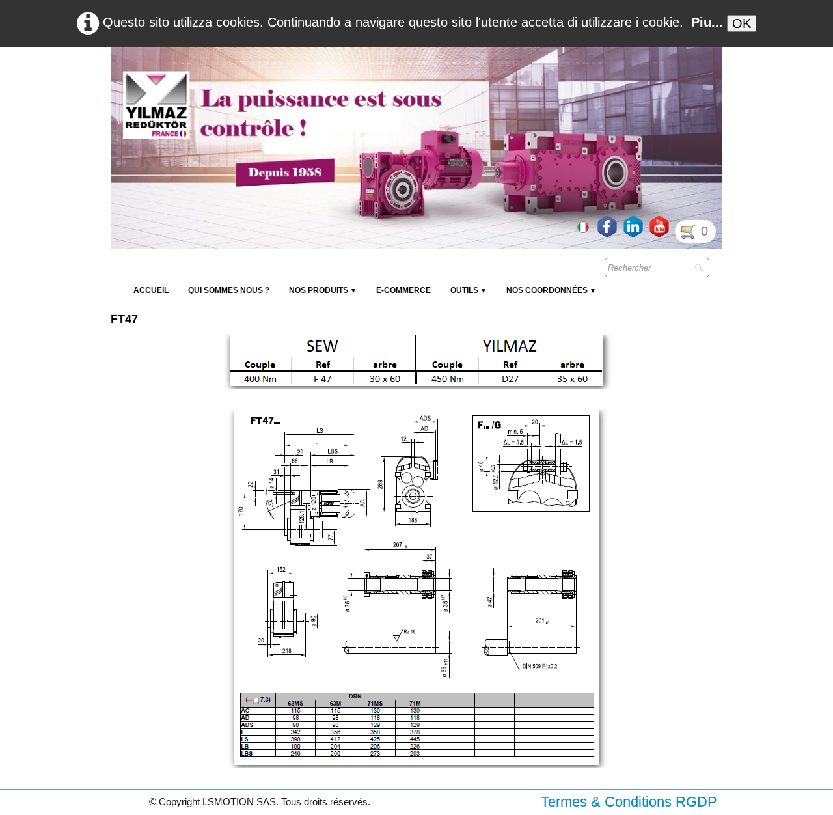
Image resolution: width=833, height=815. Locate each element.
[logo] (348, 78)
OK (741, 23)
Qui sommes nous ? (228, 290)
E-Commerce (403, 290)
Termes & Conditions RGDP (629, 802)
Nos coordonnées (551, 290)
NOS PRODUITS (323, 290)
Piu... (707, 22)
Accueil (151, 290)
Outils (468, 290)
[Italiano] (584, 226)
